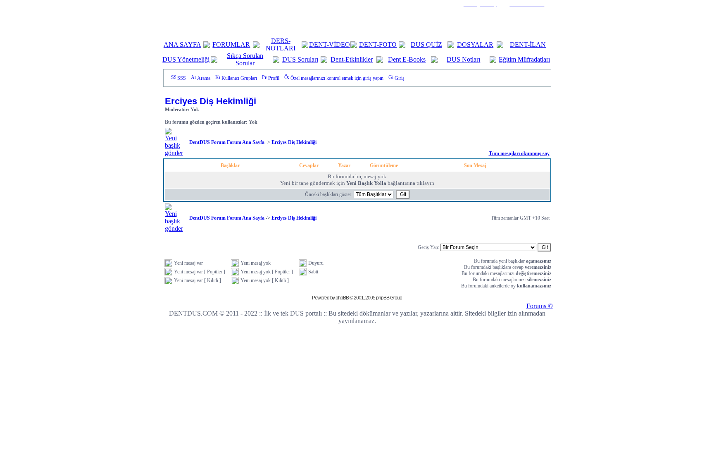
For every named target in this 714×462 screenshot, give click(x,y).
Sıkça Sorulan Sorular (245, 59)
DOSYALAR (475, 44)
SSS (181, 78)
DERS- (280, 40)
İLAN (538, 44)
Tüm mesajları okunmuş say (519, 153)
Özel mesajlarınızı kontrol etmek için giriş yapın (336, 78)
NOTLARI (280, 48)
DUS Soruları (300, 59)
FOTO (388, 44)
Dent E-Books (407, 59)
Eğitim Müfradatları (524, 59)
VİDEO (339, 44)
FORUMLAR (231, 44)
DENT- (319, 44)
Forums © (539, 305)
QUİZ (434, 44)
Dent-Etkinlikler (352, 59)
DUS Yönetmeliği (185, 59)
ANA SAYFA (182, 44)
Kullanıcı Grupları (239, 78)
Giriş (400, 78)
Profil (273, 78)
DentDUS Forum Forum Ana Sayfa (226, 142)
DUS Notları (463, 59)
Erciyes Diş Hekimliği (210, 101)
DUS (418, 44)
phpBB (342, 298)
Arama (203, 78)
